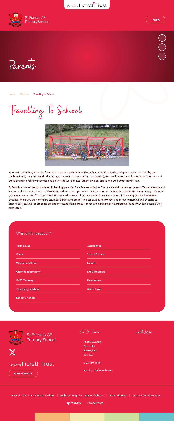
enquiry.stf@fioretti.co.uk (97, 370)
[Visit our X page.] (12, 352)
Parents (24, 94)
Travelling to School (43, 94)
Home (12, 94)
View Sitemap (118, 395)
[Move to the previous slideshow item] (162, 47)
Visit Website (23, 373)
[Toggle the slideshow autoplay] (162, 56)
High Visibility (73, 403)
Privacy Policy (95, 403)
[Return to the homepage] (16, 20)
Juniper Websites (94, 395)
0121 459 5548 (92, 362)
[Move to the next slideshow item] (162, 38)
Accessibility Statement (146, 395)
